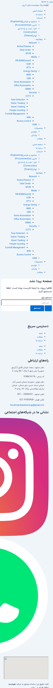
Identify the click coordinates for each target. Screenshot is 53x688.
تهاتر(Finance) (30, 35)
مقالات (40, 139)
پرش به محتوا (47, 1)
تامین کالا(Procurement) (26, 25)
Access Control (24, 121)
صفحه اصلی (38, 11)
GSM (34, 124)
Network (33, 43)
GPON (28, 53)
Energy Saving (30, 71)
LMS (29, 78)
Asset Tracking (18, 107)
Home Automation (22, 82)
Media (34, 57)
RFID (29, 117)
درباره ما (39, 14)
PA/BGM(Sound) (23, 60)
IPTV (28, 67)
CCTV (28, 96)
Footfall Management (15, 114)
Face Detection (18, 99)
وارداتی (34, 135)
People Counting (17, 110)
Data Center (25, 50)
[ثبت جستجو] (48, 308)
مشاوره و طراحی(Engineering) (23, 21)
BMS (28, 75)
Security (33, 92)
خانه (41, 333)
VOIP (28, 64)
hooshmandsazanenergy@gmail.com (27, 405)
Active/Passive (24, 46)
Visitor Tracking (18, 103)
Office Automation (22, 85)
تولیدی (34, 131)
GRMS (28, 89)
